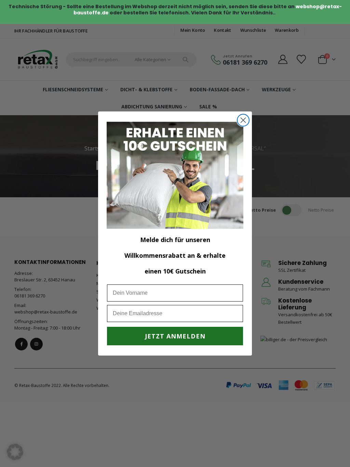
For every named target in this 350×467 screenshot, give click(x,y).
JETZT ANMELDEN (175, 336)
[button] (15, 452)
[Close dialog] (243, 120)
